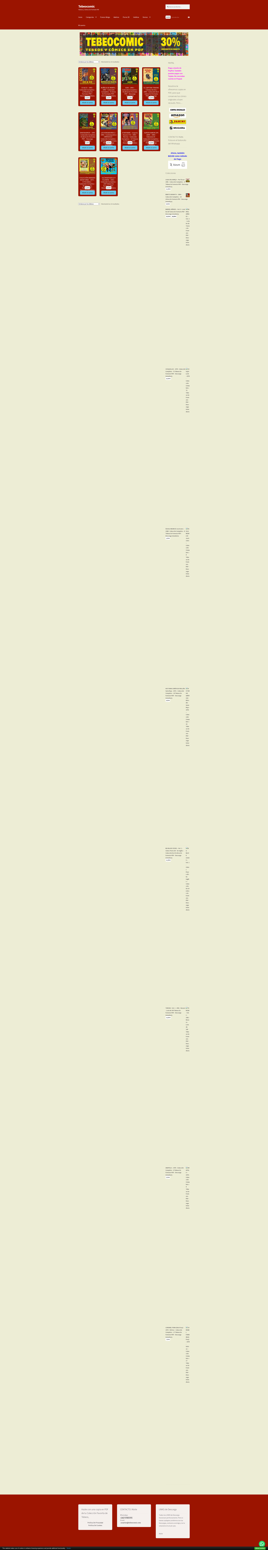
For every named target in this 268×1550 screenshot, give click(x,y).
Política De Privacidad (95, 1523)
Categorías (90, 17)
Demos (145, 17)
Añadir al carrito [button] (87, 103)
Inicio (80, 17)
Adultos (116, 17)
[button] (262, 1544)
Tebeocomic (86, 6)
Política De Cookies (95, 1525)
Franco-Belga (105, 17)
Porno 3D (126, 17)
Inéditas (136, 17)
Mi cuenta (81, 25)
